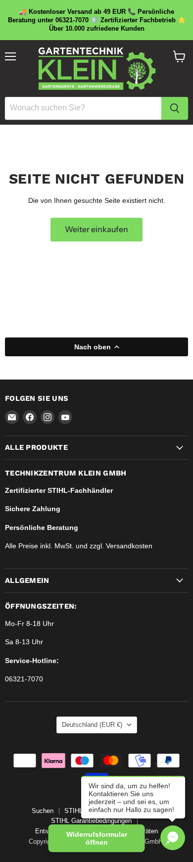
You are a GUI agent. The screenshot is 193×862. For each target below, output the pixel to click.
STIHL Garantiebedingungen (91, 820)
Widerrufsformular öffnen (96, 838)
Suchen (42, 810)
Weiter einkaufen (96, 229)
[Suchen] (174, 108)
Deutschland (92, 724)
